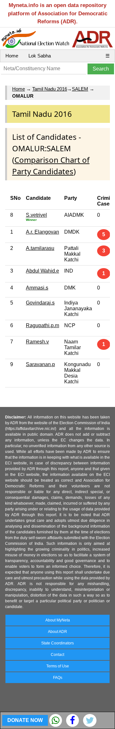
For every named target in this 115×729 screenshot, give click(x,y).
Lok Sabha (39, 55)
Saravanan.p (40, 364)
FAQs (57, 677)
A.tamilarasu (40, 248)
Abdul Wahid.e (42, 271)
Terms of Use (57, 666)
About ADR (57, 631)
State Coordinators (57, 643)
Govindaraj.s (40, 302)
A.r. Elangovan (42, 232)
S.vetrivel (36, 215)
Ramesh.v (37, 341)
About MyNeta (57, 620)
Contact (57, 654)
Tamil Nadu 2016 (49, 89)
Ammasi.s (37, 287)
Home (11, 55)
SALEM (80, 89)
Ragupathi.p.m (42, 325)
